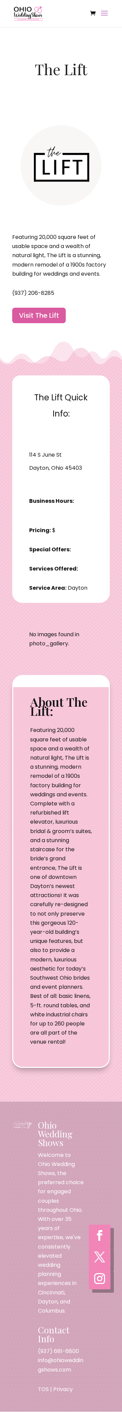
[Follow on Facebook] (99, 1235)
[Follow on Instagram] (99, 1278)
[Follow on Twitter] (99, 1257)
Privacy (63, 1389)
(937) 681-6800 (58, 1351)
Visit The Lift (39, 315)
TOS (43, 1389)
